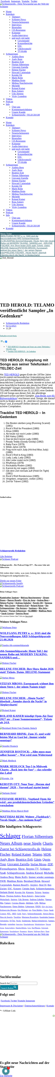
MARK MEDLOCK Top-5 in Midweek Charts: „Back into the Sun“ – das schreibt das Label (25, 769)
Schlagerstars (12, 54)
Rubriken (10, 14)
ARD (14, 914)
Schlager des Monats (8, 910)
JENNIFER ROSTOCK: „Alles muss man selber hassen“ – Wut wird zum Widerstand (26, 753)
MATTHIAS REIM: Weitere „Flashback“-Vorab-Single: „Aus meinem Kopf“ (25, 818)
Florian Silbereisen (20, 64)
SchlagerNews (6, 952)
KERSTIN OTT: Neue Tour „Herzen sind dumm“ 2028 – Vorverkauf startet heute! (25, 786)
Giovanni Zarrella (20, 67)
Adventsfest (4, 921)
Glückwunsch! (24, 48)
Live (29, 928)
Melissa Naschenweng (22, 83)
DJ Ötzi (12, 921)
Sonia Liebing (10, 928)
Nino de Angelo (6, 917)
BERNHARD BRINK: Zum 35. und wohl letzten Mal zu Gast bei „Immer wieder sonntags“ (25, 737)
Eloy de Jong (29, 600)
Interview (19, 924)
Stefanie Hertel (7, 892)
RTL (9, 914)
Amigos (14, 899)
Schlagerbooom (16, 872)
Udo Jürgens (17, 93)
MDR (47, 854)
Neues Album (11, 843)
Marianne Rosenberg (30, 917)
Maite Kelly (21, 877)
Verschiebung (14, 931)
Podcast (9, 101)
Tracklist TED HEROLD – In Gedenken (22, 351)
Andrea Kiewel (34, 872)
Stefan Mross (38, 864)
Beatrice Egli (18, 62)
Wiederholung (40, 924)
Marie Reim (17, 77)
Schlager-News (19, 19)
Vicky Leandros (19, 96)
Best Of (42, 885)
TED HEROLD (11, 374)
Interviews (16, 25)
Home (9, 11)
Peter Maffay (37, 910)
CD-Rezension (19, 30)
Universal (44, 928)
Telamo (37, 854)
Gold (19, 914)
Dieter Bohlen (18, 906)
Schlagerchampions (45, 888)
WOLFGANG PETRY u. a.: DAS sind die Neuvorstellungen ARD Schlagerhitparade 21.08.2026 (19, 238)
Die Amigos (21, 608)
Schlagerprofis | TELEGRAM (26, 115)
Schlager (10, 836)
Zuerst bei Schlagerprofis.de (20, 849)
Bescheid (28, 616)
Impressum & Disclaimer (11, 1005)
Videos (9, 99)
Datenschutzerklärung (35, 1005)
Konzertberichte (25, 43)
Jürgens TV (32, 868)
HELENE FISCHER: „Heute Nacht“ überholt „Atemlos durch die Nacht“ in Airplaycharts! (23, 253)
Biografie (3, 924)
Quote (46, 859)
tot (30, 910)
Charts (48, 843)
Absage (30, 931)
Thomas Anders (13, 896)
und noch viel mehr (21, 38)
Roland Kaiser (18, 88)
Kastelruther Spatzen (9, 598)
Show (21, 868)
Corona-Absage (18, 903)
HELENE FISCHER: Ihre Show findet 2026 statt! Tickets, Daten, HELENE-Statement (26, 245)
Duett (47, 931)
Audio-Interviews (20, 35)
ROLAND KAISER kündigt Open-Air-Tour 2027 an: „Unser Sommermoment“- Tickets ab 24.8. (26, 719)
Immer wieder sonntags (41, 877)
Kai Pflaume (36, 928)
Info (8, 104)
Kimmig (30, 892)
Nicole (18, 921)
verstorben (11, 924)
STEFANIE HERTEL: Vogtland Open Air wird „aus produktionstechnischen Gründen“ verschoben (27, 802)
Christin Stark (28, 888)
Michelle (16, 85)
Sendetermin (26, 921)
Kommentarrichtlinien (22, 109)
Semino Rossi (22, 613)
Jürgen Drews (48, 914)
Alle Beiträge (6, 556)
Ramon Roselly (14, 600)
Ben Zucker (10, 605)
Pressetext (23, 931)
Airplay (34, 885)
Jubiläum (29, 903)
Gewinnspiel (23, 40)
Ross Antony (18, 91)
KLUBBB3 (32, 611)
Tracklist (17, 917)
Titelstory (16, 17)
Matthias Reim (18, 80)
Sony (24, 914)
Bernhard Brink (32, 881)
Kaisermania (4, 931)
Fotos (46, 910)
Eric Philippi (23, 910)
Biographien (5, 960)
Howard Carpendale (21, 72)
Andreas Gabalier (23, 603)
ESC (20, 46)
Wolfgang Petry (39, 931)
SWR (3, 881)
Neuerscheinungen (20, 22)
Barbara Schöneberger (39, 921)
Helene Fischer (19, 70)
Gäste (37, 859)
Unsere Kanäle (19, 112)
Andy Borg (17, 59)
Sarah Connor (7, 613)
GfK (36, 903)
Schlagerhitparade (34, 914)
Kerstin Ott (17, 75)
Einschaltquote (29, 924)
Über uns (16, 107)
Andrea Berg (18, 56)
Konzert (17, 888)
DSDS (38, 906)
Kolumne (16, 32)
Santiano (33, 608)
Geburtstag (29, 906)
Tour (3, 864)
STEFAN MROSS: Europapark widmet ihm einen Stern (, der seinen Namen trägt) (24, 250)
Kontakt (9, 117)
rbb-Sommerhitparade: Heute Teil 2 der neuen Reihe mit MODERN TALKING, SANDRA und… (27, 242)
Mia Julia (43, 608)
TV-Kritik (22, 51)
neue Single (32, 843)
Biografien (17, 27)
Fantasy (3, 611)
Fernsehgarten (8, 868)
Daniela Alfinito (21, 928)
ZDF (50, 864)
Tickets (38, 892)
